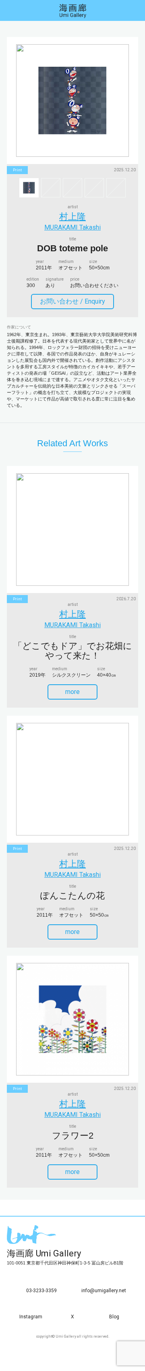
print (17, 170)
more (72, 692)
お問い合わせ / (72, 301)
